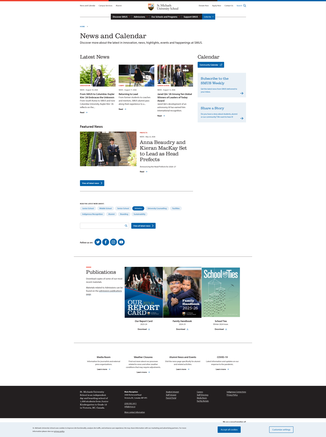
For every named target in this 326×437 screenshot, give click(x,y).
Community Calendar (209, 65)
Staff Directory (202, 395)
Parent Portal (171, 398)
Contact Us (229, 5)
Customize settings (281, 429)
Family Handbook (182, 321)
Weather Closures (143, 357)
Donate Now (204, 5)
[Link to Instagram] (113, 242)
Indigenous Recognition (92, 214)
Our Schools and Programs (164, 16)
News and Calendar (87, 5)
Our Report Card (144, 321)
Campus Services (105, 5)
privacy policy (59, 431)
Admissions (139, 16)
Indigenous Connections (236, 392)
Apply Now (216, 5)
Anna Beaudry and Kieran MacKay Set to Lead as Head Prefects (163, 151)
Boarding (124, 214)
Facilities (176, 208)
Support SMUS (191, 16)
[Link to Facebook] (105, 242)
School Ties (221, 321)
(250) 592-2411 (130, 403)
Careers (200, 392)
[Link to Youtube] (121, 242)
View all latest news (90, 183)
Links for (207, 17)
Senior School (123, 208)
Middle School (105, 208)
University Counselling (157, 208)
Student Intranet (172, 392)
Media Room (104, 357)
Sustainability (139, 214)
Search (239, 5)
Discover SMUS (120, 16)
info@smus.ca (129, 406)
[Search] (126, 225)
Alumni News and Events (182, 357)
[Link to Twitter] (97, 242)
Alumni (119, 5)
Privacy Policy (232, 395)
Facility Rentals (203, 401)
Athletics (138, 208)
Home (82, 26)
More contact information (134, 412)
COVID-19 (222, 357)
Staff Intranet (171, 395)
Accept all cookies (229, 429)
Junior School (88, 208)
